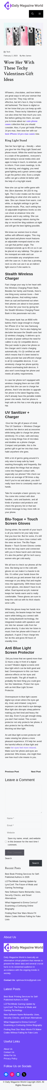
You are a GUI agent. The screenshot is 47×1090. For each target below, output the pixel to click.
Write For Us (10, 1055)
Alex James (26, 56)
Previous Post (12, 771)
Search (8, 858)
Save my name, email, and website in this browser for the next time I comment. (24, 841)
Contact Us (9, 1052)
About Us (8, 1049)
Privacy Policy (10, 1058)
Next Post (36, 771)
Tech (8, 52)
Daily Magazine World (14, 957)
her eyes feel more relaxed (23, 748)
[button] (32, 14)
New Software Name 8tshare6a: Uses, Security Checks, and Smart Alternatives (23, 895)
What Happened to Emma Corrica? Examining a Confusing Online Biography (21, 905)
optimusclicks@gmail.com (28, 980)
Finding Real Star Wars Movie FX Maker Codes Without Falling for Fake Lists (22, 916)
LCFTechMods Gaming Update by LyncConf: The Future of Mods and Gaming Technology (21, 884)
